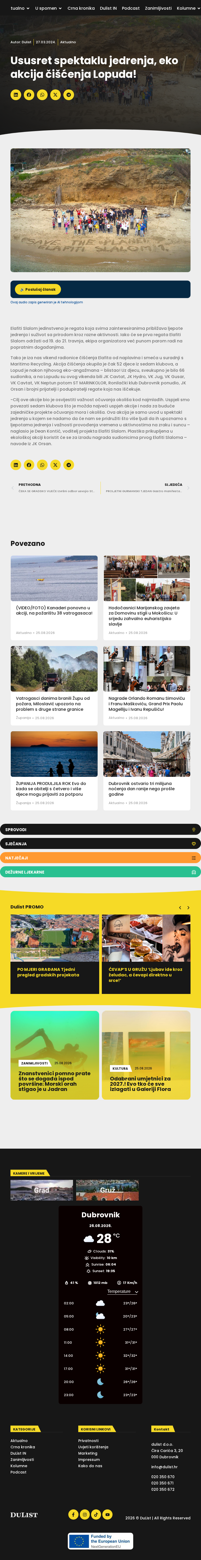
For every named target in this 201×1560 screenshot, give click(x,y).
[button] (15, 94)
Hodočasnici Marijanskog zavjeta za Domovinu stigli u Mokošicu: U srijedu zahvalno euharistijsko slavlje (144, 616)
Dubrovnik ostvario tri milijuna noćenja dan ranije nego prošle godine (142, 789)
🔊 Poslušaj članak (38, 289)
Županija (23, 717)
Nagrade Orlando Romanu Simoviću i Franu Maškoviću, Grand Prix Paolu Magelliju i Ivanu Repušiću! (147, 703)
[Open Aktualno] (28, 8)
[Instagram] (85, 1514)
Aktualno (68, 42)
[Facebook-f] (73, 1514)
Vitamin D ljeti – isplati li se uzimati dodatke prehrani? (139, 972)
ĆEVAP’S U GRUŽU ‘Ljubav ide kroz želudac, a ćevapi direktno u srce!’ (54, 974)
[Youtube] (107, 1514)
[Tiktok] (96, 1514)
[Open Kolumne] (199, 8)
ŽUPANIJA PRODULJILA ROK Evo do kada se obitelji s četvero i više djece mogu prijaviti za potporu (51, 789)
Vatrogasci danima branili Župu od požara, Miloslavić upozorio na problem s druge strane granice (53, 703)
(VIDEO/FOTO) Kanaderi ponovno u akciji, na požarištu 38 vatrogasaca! (54, 610)
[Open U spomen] (60, 8)
